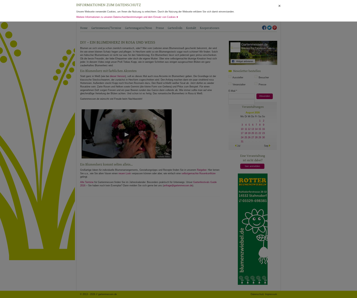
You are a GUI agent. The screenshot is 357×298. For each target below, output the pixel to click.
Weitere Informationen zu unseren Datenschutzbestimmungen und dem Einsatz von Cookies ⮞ (127, 17)
